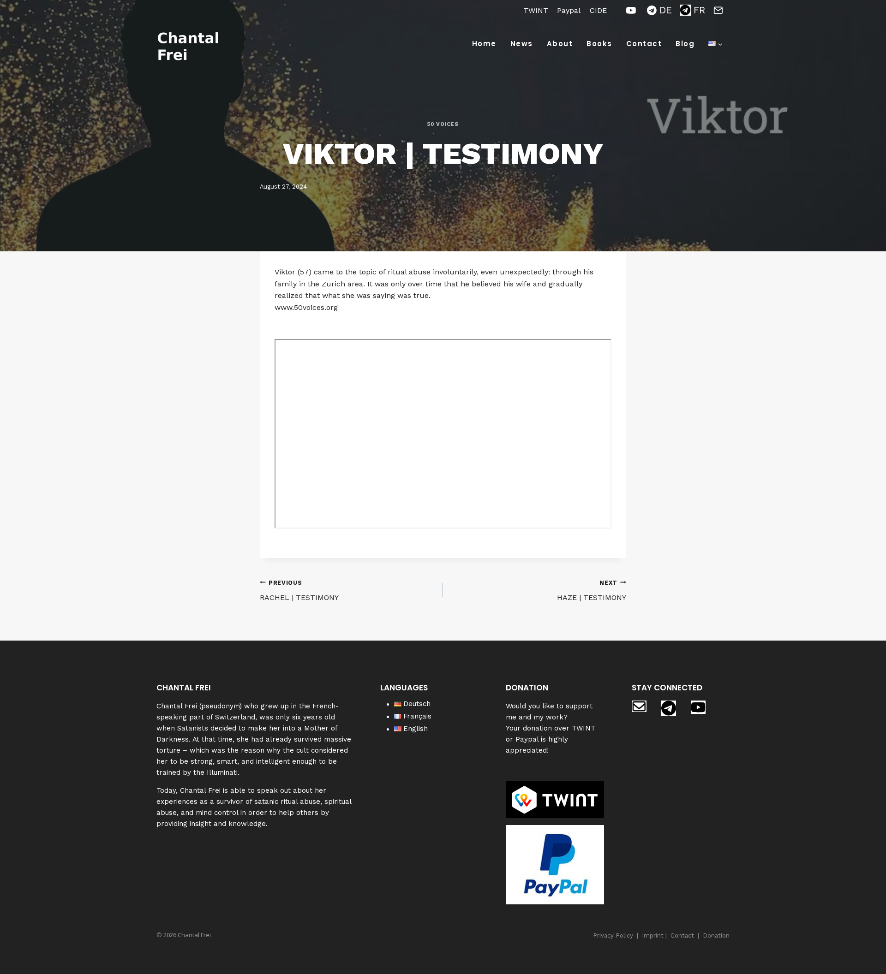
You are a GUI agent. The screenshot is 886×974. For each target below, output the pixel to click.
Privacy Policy (613, 935)
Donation (716, 935)
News (521, 43)
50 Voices (442, 124)
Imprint (653, 935)
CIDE (598, 10)
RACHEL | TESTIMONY (299, 590)
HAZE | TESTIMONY (591, 590)
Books (599, 43)
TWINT (535, 10)
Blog (685, 43)
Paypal (569, 10)
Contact (644, 43)
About (560, 43)
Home (484, 43)
